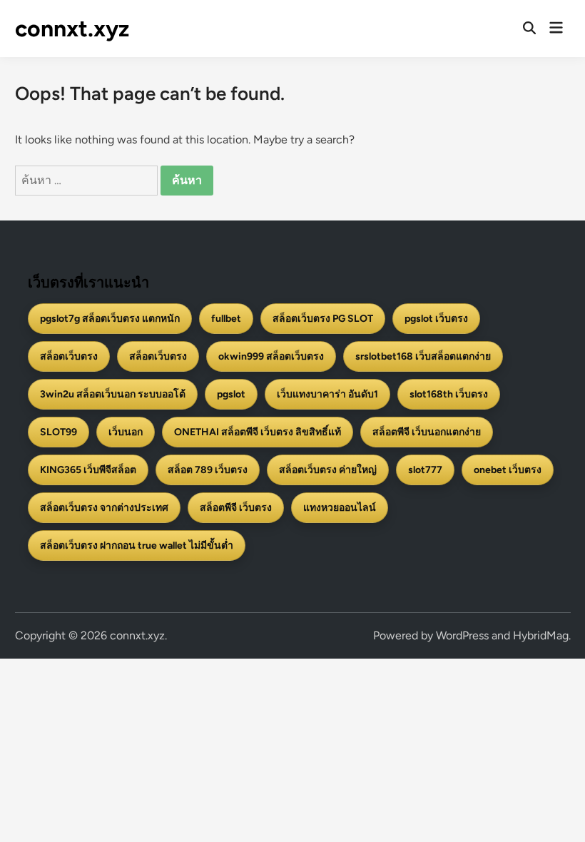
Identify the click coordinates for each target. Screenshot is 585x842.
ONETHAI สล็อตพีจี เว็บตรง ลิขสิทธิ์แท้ (257, 432)
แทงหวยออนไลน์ (339, 508)
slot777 (425, 470)
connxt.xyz (72, 28)
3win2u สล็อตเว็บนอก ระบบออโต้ (112, 394)
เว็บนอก (125, 432)
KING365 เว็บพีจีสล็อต (88, 470)
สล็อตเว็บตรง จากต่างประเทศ (104, 508)
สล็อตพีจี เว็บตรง (236, 508)
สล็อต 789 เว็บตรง (208, 470)
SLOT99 (58, 432)
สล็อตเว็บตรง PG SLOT (323, 319)
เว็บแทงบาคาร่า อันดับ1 (327, 394)
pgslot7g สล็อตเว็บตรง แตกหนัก (110, 319)
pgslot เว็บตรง (436, 319)
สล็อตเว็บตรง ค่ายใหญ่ (328, 470)
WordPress (462, 635)
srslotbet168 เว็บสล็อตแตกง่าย (423, 356)
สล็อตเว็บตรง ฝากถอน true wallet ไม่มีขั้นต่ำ (136, 545)
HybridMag (541, 635)
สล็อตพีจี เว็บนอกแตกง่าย (426, 432)
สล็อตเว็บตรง (69, 356)
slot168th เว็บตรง (449, 394)
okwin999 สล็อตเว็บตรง (271, 356)
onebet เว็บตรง (507, 470)
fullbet (226, 319)
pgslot (231, 394)
